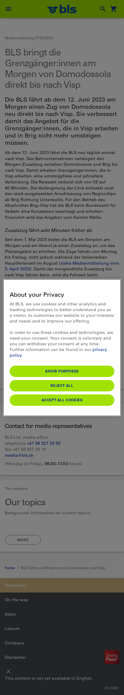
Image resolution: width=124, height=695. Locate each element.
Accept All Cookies (62, 399)
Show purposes (62, 371)
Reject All (62, 385)
